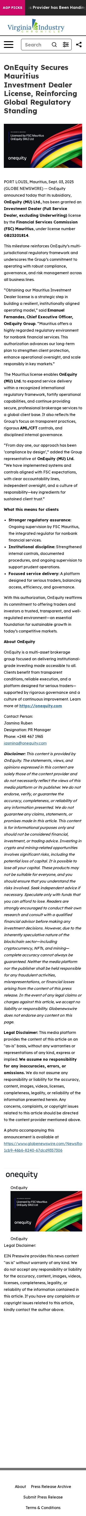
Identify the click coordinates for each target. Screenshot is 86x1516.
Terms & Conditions (43, 1507)
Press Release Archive (51, 1486)
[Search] (54, 44)
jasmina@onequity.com (25, 743)
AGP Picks (12, 8)
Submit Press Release (43, 1497)
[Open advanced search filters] (65, 44)
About (20, 1486)
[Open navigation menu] (8, 44)
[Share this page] (78, 44)
